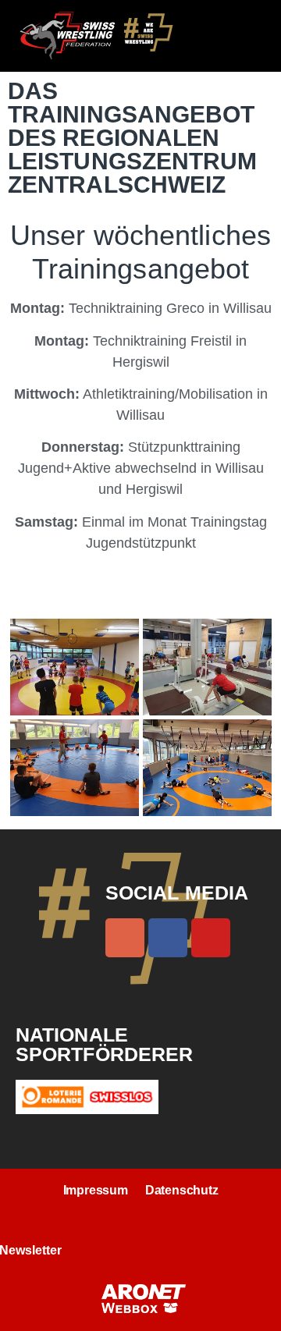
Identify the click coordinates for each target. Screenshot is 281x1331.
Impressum (95, 1190)
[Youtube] (210, 937)
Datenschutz (182, 1190)
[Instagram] (124, 937)
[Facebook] (167, 937)
